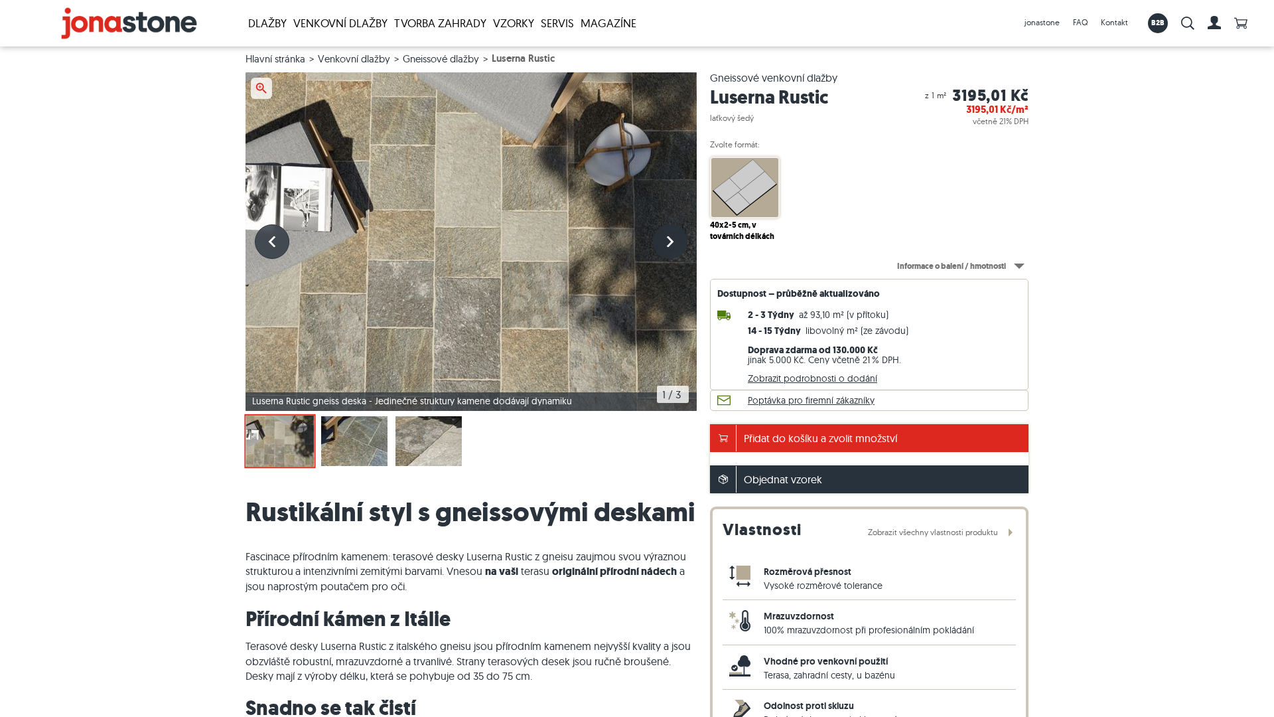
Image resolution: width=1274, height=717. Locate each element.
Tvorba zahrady (440, 23)
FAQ (1080, 22)
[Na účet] (1214, 23)
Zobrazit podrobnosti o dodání (812, 378)
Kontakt (1114, 22)
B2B (1158, 22)
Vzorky (513, 23)
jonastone (1042, 22)
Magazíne (608, 23)
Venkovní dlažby (340, 23)
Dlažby (267, 23)
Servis (557, 23)
